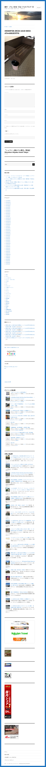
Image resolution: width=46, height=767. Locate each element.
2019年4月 (8, 249)
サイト (6, 120)
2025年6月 (8, 210)
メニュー (39, 7)
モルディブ (8, 296)
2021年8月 (8, 237)
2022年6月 (8, 227)
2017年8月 (8, 259)
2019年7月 (8, 245)
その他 (7, 281)
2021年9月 (8, 235)
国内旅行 (7, 301)
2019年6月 (8, 246)
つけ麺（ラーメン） (10, 287)
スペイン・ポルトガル (10, 279)
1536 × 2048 (13, 78)
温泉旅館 (7, 314)
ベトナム (7, 292)
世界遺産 (7, 298)
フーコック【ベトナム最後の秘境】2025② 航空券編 (22, 432)
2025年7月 (8, 208)
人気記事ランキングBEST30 (10, 757)
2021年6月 (8, 240)
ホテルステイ (8, 293)
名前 (6, 109)
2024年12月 (8, 218)
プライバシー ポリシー (9, 760)
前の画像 (6, 26)
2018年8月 (8, 257)
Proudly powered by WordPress (24, 763)
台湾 (6, 300)
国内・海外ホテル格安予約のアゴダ (12, 347)
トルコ (7, 289)
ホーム (6, 751)
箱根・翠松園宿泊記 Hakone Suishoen (19, 592)
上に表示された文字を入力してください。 (12, 133)
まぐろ (25, 393)
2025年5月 (8, 211)
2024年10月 (8, 221)
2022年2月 (8, 229)
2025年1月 (8, 216)
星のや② (12, 442)
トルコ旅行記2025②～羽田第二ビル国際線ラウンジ (21, 410)
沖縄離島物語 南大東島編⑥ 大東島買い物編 (20, 427)
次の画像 (10, 26)
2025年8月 (8, 207)
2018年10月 (8, 254)
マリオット (8, 295)
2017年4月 (8, 263)
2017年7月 (8, 260)
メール (6, 114)
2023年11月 (8, 224)
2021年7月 (8, 238)
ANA (7, 274)
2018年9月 (8, 256)
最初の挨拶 (7, 754)
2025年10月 (8, 204)
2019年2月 (8, 252)
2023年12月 (8, 222)
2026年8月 (8, 200)
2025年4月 (8, 213)
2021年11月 (8, 232)
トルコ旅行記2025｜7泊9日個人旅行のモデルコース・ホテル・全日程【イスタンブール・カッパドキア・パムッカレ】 (22, 457)
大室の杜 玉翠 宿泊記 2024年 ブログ (19, 505)
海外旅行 (7, 312)
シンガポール (8, 278)
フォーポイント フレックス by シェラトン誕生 (20, 537)
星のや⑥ (12, 422)
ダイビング (8, 285)
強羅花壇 (7, 303)
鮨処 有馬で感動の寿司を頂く (17, 576)
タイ (6, 282)
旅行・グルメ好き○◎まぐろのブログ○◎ (19, 7)
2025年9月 (8, 205)
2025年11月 (8, 202)
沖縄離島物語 (8, 309)
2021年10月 (8, 233)
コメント (6, 92)
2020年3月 (8, 241)
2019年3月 (8, 251)
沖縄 (6, 307)
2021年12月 (8, 230)
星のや (7, 304)
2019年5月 (8, 248)
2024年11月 (8, 219)
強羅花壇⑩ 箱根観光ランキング (17, 437)
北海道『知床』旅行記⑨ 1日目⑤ (18, 569)
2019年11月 (8, 243)
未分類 (7, 306)
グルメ (7, 276)
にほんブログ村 (8, 381)
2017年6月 (8, 262)
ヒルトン (7, 290)
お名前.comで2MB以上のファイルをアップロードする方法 (18, 337)
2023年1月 (8, 226)
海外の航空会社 (9, 311)
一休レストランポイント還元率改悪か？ (19, 392)
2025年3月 (8, 215)
